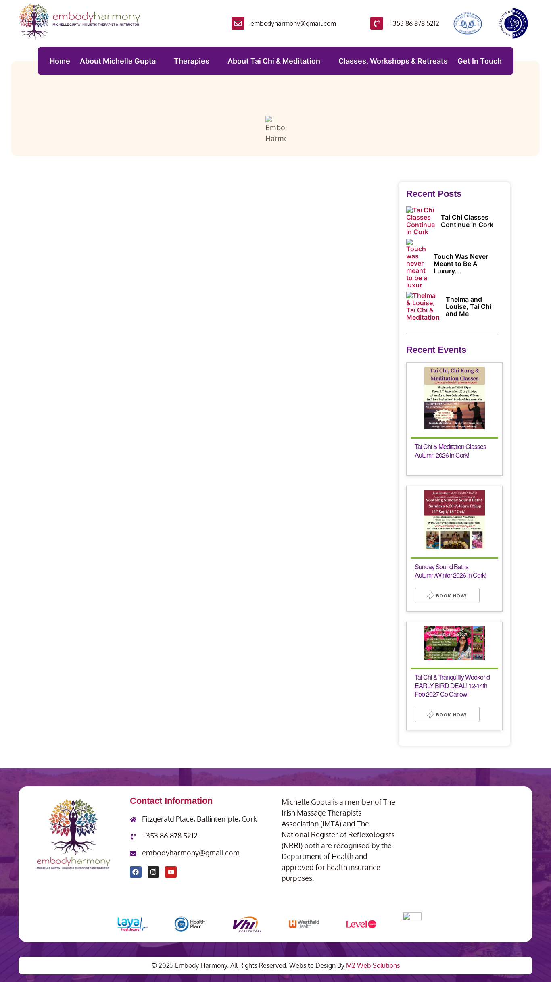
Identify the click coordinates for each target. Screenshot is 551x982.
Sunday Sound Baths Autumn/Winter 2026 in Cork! (450, 571)
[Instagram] (153, 872)
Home (60, 61)
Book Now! (450, 596)
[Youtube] (171, 872)
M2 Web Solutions (373, 965)
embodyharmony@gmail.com (293, 23)
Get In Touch (479, 61)
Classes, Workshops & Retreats (393, 61)
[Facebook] (136, 872)
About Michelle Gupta (118, 61)
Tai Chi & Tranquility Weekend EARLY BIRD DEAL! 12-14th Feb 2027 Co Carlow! (452, 685)
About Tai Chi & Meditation (273, 61)
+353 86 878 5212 (414, 23)
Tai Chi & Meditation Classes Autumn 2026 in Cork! (450, 451)
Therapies (191, 61)
